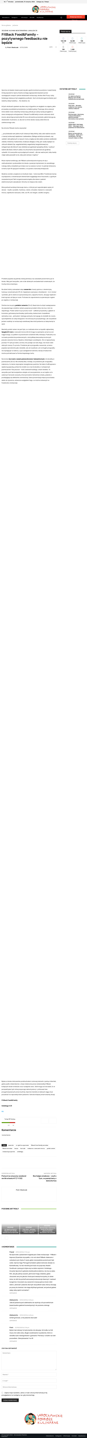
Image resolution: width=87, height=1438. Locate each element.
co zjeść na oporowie (22, 1145)
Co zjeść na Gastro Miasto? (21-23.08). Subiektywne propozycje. (11, 1231)
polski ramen (51, 1148)
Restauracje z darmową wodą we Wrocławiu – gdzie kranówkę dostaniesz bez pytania (47, 1230)
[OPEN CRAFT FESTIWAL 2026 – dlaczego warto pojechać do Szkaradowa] (63, 125)
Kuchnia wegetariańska (18, 30)
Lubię (63, 38)
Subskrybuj (72, 46)
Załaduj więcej (71, 143)
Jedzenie (15, 25)
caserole (11, 1145)
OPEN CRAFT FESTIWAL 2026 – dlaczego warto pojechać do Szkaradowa (76, 126)
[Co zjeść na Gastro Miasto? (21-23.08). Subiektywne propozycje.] (11, 1223)
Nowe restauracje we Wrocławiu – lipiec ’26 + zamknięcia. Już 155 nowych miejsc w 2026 (75, 136)
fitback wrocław (7, 1148)
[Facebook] (75, 1)
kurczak (22, 1148)
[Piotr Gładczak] (3, 47)
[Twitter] (83, 1)
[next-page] (6, 1238)
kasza (16, 1148)
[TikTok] (81, 1)
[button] (61, 17)
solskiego (20, 1151)
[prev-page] (3, 1238)
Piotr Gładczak (12, 47)
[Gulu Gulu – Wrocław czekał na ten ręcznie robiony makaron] (29, 1223)
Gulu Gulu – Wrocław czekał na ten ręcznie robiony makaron (29, 1231)
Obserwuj (72, 38)
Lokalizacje (32, 30)
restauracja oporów (8, 1151)
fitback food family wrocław (39, 1145)
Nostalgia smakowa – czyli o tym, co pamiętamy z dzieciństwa (44, 1178)
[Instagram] (78, 1)
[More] (77, 1162)
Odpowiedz (13, 1293)
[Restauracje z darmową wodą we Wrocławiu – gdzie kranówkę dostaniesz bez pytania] (47, 1223)
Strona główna (6, 25)
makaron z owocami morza (36, 1148)
